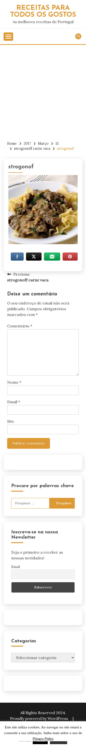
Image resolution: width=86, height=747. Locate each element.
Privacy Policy (43, 739)
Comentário (19, 326)
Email (13, 401)
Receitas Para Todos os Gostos (43, 11)
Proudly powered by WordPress (39, 718)
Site (10, 421)
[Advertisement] (43, 90)
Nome (14, 382)
